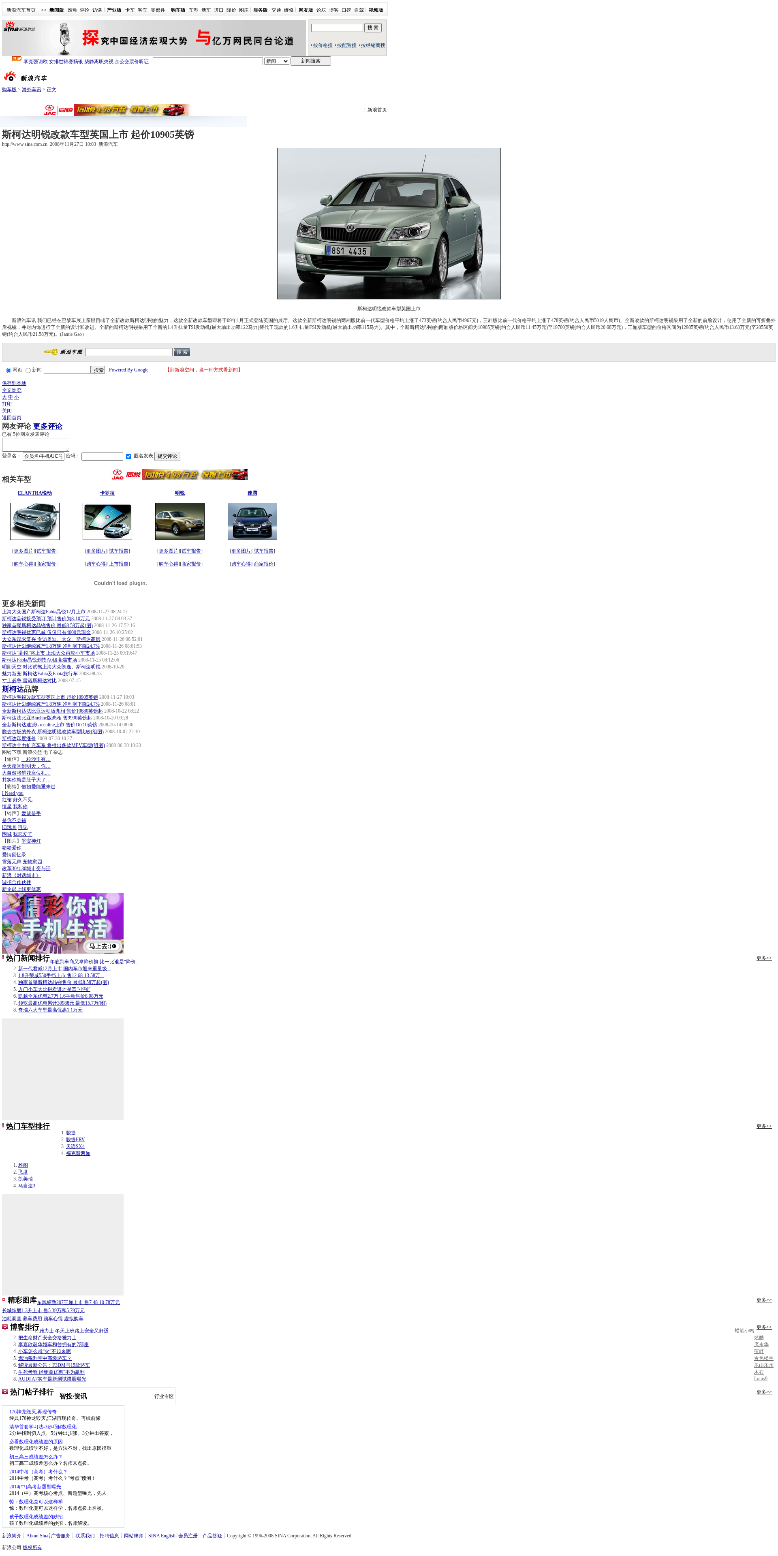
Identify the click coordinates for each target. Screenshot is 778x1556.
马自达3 (26, 1186)
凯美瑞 (25, 1179)
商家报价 (46, 564)
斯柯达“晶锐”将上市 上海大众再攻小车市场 (48, 653)
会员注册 (188, 1536)
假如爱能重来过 (38, 787)
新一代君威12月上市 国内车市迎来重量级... (64, 968)
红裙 (7, 800)
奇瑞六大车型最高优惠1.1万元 (50, 1010)
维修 (289, 10)
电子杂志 (53, 752)
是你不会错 (14, 820)
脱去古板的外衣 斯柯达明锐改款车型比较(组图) (53, 731)
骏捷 (71, 1133)
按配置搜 (347, 45)
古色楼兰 (764, 1358)
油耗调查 (11, 1318)
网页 (17, 370)
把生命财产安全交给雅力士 (47, 1337)
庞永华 (761, 1344)
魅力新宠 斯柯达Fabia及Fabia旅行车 (40, 674)
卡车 (130, 10)
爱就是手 (31, 813)
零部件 (158, 10)
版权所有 (32, 1547)
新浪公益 (32, 752)
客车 (142, 10)
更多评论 (47, 426)
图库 (244, 10)
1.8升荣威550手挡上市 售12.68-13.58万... (61, 975)
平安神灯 (31, 841)
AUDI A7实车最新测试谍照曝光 (52, 1379)
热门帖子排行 (32, 1392)
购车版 (9, 89)
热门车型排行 (28, 1126)
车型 (194, 10)
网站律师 (133, 1536)
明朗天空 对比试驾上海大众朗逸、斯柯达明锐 (51, 667)
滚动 (72, 10)
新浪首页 (377, 110)
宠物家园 (32, 861)
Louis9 (760, 1378)
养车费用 (32, 1318)
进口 (219, 10)
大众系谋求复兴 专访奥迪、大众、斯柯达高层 (51, 639)
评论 (85, 10)
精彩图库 (22, 1300)
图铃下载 (11, 752)
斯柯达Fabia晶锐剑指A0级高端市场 (39, 660)
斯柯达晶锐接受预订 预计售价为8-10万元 (46, 618)
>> (44, 10)
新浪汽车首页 (21, 10)
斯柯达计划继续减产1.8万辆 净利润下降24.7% (51, 646)
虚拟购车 (73, 1318)
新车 (206, 10)
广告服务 (61, 1536)
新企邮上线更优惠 (21, 889)
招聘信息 (109, 1536)
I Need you (13, 793)
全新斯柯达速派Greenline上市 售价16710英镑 (49, 725)
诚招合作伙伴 (16, 882)
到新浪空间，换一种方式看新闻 (204, 370)
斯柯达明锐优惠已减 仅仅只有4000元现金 (46, 632)
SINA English (161, 1536)
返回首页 (11, 417)
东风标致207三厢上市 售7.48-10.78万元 (78, 1302)
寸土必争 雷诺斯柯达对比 (29, 680)
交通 (276, 10)
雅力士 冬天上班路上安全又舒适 (74, 1331)
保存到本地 (14, 383)
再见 (23, 827)
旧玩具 (9, 827)
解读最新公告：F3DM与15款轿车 (54, 1365)
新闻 (37, 370)
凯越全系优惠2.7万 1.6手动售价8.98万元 (60, 996)
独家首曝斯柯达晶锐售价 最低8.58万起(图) (47, 625)
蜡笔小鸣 (744, 1331)
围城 (7, 834)
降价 (231, 10)
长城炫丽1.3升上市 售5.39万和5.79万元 (43, 1310)
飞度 (23, 1172)
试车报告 (46, 551)
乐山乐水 (764, 1365)
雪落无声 (11, 861)
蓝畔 (759, 1351)
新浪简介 (11, 1536)
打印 (7, 404)
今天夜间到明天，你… (26, 766)
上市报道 (118, 564)
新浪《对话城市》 (21, 875)
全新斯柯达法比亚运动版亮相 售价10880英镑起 (52, 711)
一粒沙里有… (36, 759)
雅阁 (23, 1165)
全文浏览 (11, 390)
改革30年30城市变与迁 (26, 868)
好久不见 (22, 800)
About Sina (37, 1536)
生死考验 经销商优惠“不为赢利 (51, 1372)
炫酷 (759, 1337)
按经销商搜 (373, 45)
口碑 (346, 10)
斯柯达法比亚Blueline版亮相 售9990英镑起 (47, 718)
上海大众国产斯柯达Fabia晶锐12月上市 (43, 612)
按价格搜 (323, 45)
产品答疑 (212, 1536)
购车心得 (23, 564)
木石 (759, 1372)
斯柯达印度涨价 (19, 738)
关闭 (7, 411)
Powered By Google (128, 370)
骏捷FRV (75, 1139)
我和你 (20, 806)
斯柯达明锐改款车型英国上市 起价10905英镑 (50, 697)
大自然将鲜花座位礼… (26, 773)
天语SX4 (75, 1146)
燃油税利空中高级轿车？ (45, 1358)
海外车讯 (31, 89)
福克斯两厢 (78, 1153)
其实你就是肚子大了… (26, 780)
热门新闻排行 (28, 958)
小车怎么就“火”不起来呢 (44, 1351)
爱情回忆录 (14, 855)
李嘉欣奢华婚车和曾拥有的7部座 (53, 1344)
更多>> (764, 958)
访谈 (97, 10)
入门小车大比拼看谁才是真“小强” (54, 989)
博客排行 (24, 1327)
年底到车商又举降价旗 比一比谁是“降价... (94, 962)
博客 (334, 10)
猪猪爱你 (11, 848)
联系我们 (85, 1536)
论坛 (321, 10)
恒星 (7, 806)
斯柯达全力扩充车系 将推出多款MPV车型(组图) (53, 745)
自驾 (359, 10)
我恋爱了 (22, 834)
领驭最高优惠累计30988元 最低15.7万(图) (62, 1003)
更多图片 (23, 551)
